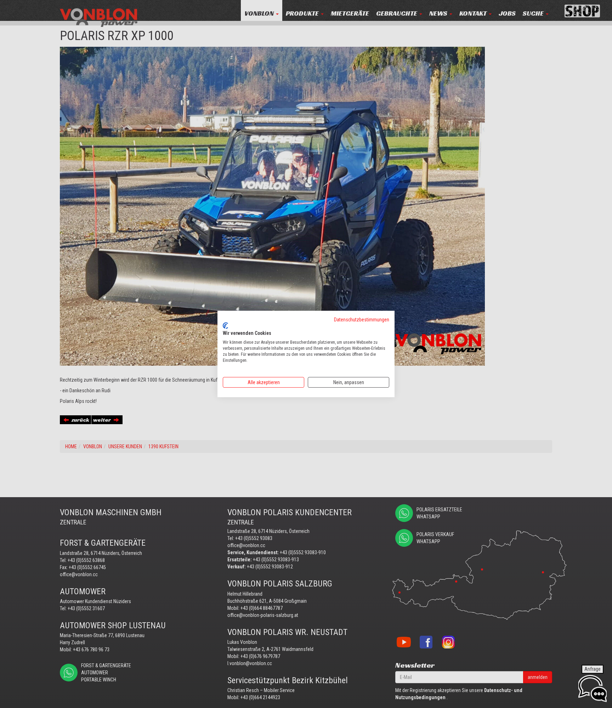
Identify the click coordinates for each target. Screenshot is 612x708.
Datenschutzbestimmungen (361, 319)
